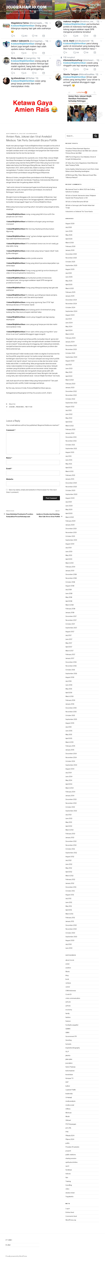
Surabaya (69, 1170)
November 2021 (71, 441)
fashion (68, 1017)
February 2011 (70, 917)
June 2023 (69, 368)
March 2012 (69, 875)
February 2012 (70, 879)
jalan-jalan (69, 1059)
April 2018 (69, 601)
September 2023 (71, 357)
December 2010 (71, 925)
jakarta (68, 1055)
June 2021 (69, 460)
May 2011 (69, 906)
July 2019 (69, 548)
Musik (68, 1116)
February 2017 (70, 654)
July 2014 (69, 772)
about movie (70, 960)
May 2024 (69, 326)
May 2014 (69, 780)
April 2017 (69, 647)
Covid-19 (68, 994)
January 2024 (70, 342)
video (67, 1189)
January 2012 (70, 883)
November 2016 (71, 666)
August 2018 (70, 586)
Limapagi (69, 1097)
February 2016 (70, 700)
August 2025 (70, 269)
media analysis (70, 1101)
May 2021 (69, 464)
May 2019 (69, 555)
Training (68, 1181)
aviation (68, 968)
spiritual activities (72, 1162)
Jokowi (12, 407)
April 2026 (69, 239)
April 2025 (69, 284)
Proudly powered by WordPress (16, 1256)
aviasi (67, 964)
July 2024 (69, 319)
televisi (68, 1174)
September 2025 (71, 265)
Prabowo (20, 407)
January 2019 (70, 570)
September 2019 (71, 540)
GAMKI (68, 1029)
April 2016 (69, 692)
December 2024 (71, 300)
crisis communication (73, 998)
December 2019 (71, 528)
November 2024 (71, 303)
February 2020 (70, 521)
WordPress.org (71, 1220)
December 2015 (71, 708)
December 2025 (71, 254)
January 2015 (70, 750)
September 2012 (71, 853)
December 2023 (71, 345)
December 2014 (71, 753)
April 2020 (69, 513)
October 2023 (70, 353)
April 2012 (69, 872)
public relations (71, 1154)
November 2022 (71, 395)
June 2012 (69, 864)
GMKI (67, 1032)
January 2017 (70, 658)
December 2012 (71, 841)
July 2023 (69, 364)
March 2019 (70, 563)
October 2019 (70, 536)
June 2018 (69, 593)
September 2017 (71, 628)
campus (68, 983)
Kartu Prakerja (70, 1067)
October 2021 (70, 445)
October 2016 (70, 670)
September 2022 (71, 403)
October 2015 (70, 715)
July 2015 (69, 727)
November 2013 (71, 803)
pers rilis (68, 1128)
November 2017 (71, 620)
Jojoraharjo (31, 133)
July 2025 (69, 273)
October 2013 (70, 807)
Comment (10, 430)
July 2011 (68, 898)
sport (67, 1166)
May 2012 (69, 868)
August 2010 (70, 940)
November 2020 (71, 487)
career (68, 987)
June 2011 (69, 902)
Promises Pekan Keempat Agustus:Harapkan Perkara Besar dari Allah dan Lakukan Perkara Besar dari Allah (81, 151)
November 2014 (71, 757)
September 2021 (71, 448)
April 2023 (69, 376)
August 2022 (70, 406)
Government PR (71, 1036)
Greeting (69, 1040)
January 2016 (70, 704)
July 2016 (69, 681)
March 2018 (70, 605)
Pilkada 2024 (70, 1135)
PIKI (67, 1132)
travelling (69, 1185)
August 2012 (70, 856)
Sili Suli (68, 205)
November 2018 (71, 578)
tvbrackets (69, 211)
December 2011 (71, 887)
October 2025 (70, 262)
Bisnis (68, 971)
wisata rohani (70, 1193)
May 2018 (69, 597)
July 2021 (68, 456)
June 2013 (69, 818)
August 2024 (70, 315)
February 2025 (70, 292)
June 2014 (69, 776)
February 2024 (70, 338)
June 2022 (69, 414)
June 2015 (69, 731)
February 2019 (70, 567)
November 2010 (71, 929)
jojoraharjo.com (26, 7)
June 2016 (69, 685)
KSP (67, 1082)
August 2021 (70, 452)
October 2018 (70, 582)
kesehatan (69, 1074)
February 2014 (70, 792)
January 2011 (70, 921)
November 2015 (71, 711)
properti (68, 1151)
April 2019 (69, 559)
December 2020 (71, 483)
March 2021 (69, 471)
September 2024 (71, 311)
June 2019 (69, 551)
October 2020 (70, 490)
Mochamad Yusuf (71, 189)
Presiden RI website (72, 1147)
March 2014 (70, 788)
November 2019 (71, 532)
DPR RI (68, 1006)
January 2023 (70, 387)
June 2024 (69, 323)
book (67, 979)
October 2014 (70, 761)
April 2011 (69, 910)
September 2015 (71, 719)
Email (9, 469)
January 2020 (70, 525)
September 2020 (71, 494)
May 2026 (69, 235)
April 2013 (69, 826)
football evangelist (72, 1025)
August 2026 (70, 223)
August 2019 (70, 544)
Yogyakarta (69, 1196)
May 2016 (69, 689)
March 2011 (69, 914)
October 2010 (70, 933)
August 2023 (70, 361)
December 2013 (71, 799)
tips (67, 1177)
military (68, 1109)
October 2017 (70, 624)
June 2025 (69, 277)
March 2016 (70, 696)
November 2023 (71, 349)
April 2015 (69, 738)
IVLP (67, 1051)
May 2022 (69, 418)
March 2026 (70, 242)
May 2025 (69, 281)
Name (9, 458)
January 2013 (70, 837)
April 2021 (69, 467)
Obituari (68, 1120)
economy (69, 1010)
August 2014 (70, 769)
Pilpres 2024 (70, 1139)
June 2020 (69, 506)
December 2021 (71, 437)
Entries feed (70, 1212)
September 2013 (71, 811)
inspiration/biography (73, 1048)
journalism (69, 1063)
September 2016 (71, 673)
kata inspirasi (70, 1071)
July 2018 (69, 589)
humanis (68, 1044)
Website (9, 479)
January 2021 (70, 479)
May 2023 (69, 372)
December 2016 (71, 662)
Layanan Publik (71, 1090)
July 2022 (69, 410)
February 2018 (70, 608)
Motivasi (68, 1113)
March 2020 (70, 517)
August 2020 (70, 498)
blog (67, 975)
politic (12, 404)
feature (68, 1021)
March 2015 (70, 742)
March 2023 (70, 380)
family (68, 1013)
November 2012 (71, 845)
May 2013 (69, 822)
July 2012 (68, 860)
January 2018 (70, 612)
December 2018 (71, 574)
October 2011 (70, 891)
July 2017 (68, 635)
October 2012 (70, 849)
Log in (68, 1208)
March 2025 (70, 288)
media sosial (70, 1105)
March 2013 (69, 830)
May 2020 (69, 509)
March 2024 (70, 334)
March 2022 (70, 426)
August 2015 (70, 723)
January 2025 (70, 296)
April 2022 (69, 422)
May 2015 (69, 734)
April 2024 (69, 330)
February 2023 (70, 384)
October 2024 (70, 307)
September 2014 (71, 765)
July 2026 (69, 227)
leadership (69, 1093)
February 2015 (70, 746)
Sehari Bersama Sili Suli (80, 201)
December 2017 (71, 616)
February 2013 (70, 833)
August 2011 (70, 895)
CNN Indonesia (71, 990)
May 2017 (69, 643)
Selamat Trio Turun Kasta (84, 211)
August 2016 (70, 677)
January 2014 (70, 795)
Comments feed (71, 1216)
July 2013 (68, 815)
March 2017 (69, 651)
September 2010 (71, 936)
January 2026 (70, 250)
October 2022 (70, 399)
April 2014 (69, 784)
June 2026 (69, 231)
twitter (28, 407)
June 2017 (69, 639)
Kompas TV (69, 1078)
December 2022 (71, 391)
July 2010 (69, 944)
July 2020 (69, 502)
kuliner (68, 1086)
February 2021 (70, 475)
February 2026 (70, 246)
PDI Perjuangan (71, 1124)
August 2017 (70, 631)
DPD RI (68, 1002)
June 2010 (69, 948)
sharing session (71, 1158)
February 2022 (70, 429)
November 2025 (71, 258)
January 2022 (70, 433)
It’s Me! (8, 1245)
